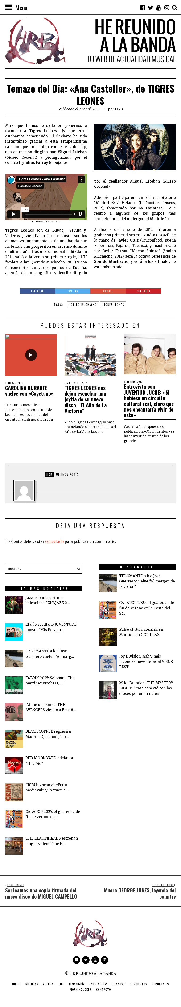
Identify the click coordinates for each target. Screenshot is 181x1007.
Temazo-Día (77, 984)
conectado (54, 541)
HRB (119, 109)
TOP (61, 984)
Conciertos (138, 984)
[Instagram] (167, 7)
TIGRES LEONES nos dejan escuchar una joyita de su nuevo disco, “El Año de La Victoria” (86, 399)
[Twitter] (151, 7)
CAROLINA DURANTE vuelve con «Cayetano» (29, 390)
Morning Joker (80, 989)
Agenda (48, 984)
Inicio (16, 984)
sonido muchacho (83, 304)
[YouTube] (159, 7)
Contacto (103, 989)
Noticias (31, 984)
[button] (77, 569)
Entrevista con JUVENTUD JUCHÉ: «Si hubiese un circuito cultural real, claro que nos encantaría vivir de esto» (149, 400)
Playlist (119, 984)
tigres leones (113, 304)
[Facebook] (143, 7)
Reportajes (160, 984)
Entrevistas (99, 984)
